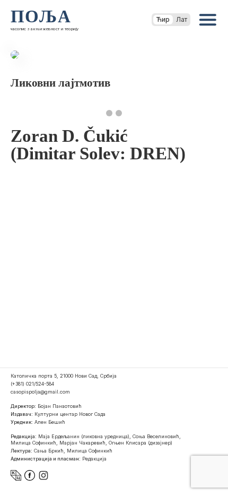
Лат (181, 19)
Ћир (163, 19)
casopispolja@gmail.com (40, 392)
